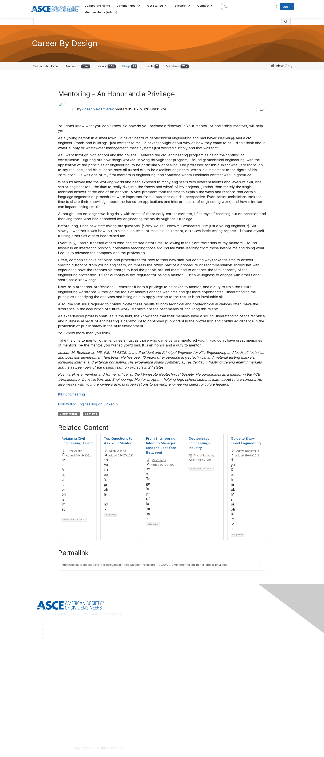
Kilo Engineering (71, 394)
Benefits (42, 695)
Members (176, 66)
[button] (128, 5)
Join (40, 689)
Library (105, 66)
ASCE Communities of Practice (58, 670)
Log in (287, 6)
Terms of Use (46, 727)
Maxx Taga (159, 460)
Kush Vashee (117, 450)
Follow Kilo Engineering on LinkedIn (88, 404)
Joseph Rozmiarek (98, 109)
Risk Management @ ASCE (56, 657)
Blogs (129, 66)
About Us (43, 721)
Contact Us (44, 702)
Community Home (45, 66)
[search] (225, 6)
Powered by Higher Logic (225, 748)
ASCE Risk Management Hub (57, 663)
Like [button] (261, 110)
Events (151, 66)
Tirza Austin (74, 450)
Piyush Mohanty (204, 455)
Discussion (77, 66)
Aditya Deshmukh (247, 450)
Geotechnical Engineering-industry (199, 443)
